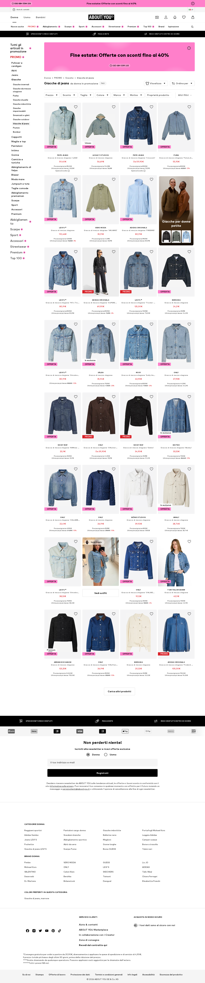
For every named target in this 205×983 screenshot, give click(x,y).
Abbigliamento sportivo (75, 839)
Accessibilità (148, 974)
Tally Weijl (147, 872)
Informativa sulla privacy (62, 786)
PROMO (58, 78)
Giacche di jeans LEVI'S (35, 849)
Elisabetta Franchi (151, 881)
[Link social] (27, 931)
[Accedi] (166, 17)
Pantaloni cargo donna (75, 830)
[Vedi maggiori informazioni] (63, 171)
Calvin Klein (69, 872)
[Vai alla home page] (42, 918)
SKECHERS (108, 872)
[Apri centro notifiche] (175, 17)
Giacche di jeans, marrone (36, 898)
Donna (14, 17)
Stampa (40, 974)
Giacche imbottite (112, 830)
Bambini (40, 17)
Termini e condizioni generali (109, 974)
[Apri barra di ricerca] (191, 26)
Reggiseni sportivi (33, 830)
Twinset (107, 876)
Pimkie (27, 862)
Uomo (27, 17)
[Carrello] (193, 17)
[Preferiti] (184, 17)
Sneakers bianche (72, 835)
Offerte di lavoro (57, 974)
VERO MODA (70, 862)
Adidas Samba (31, 835)
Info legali (132, 974)
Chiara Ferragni (149, 876)
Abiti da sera (70, 844)
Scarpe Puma (70, 849)
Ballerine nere (109, 835)
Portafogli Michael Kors (153, 830)
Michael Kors (30, 867)
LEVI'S (106, 867)
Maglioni (107, 839)
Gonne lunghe (109, 844)
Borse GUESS (109, 849)
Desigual (107, 881)
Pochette (29, 844)
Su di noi (26, 974)
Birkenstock (69, 881)
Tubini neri (147, 849)
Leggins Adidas (149, 835)
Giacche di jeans (85, 78)
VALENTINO (30, 872)
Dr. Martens (30, 881)
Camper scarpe (149, 839)
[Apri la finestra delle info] (193, 3)
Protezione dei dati (80, 974)
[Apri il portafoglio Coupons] (157, 17)
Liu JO (145, 862)
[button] (156, 83)
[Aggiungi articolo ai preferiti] (76, 107)
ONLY (66, 867)
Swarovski (29, 876)
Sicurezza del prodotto (171, 974)
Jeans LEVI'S (30, 839)
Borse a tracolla (150, 844)
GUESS (106, 862)
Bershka (67, 876)
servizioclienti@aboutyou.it (76, 789)
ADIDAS (146, 867)
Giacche (69, 78)
